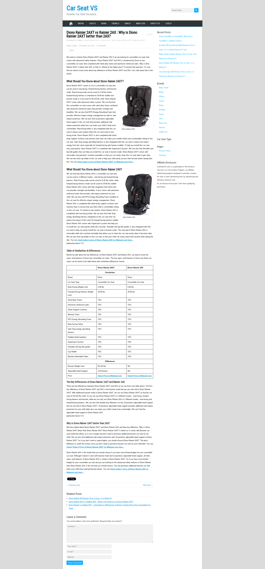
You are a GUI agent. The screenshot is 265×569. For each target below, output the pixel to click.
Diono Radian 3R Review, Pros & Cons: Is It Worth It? (90, 498)
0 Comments (101, 46)
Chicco (92, 23)
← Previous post (73, 485)
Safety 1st (155, 23)
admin (74, 46)
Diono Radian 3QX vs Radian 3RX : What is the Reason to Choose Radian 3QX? (101, 502)
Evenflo (115, 23)
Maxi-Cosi (140, 23)
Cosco (168, 23)
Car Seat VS (82, 8)
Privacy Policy (165, 151)
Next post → (148, 485)
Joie (160, 119)
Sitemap (162, 155)
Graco (128, 23)
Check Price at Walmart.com (140, 376)
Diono (103, 23)
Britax (81, 23)
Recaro (162, 127)
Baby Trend (163, 88)
